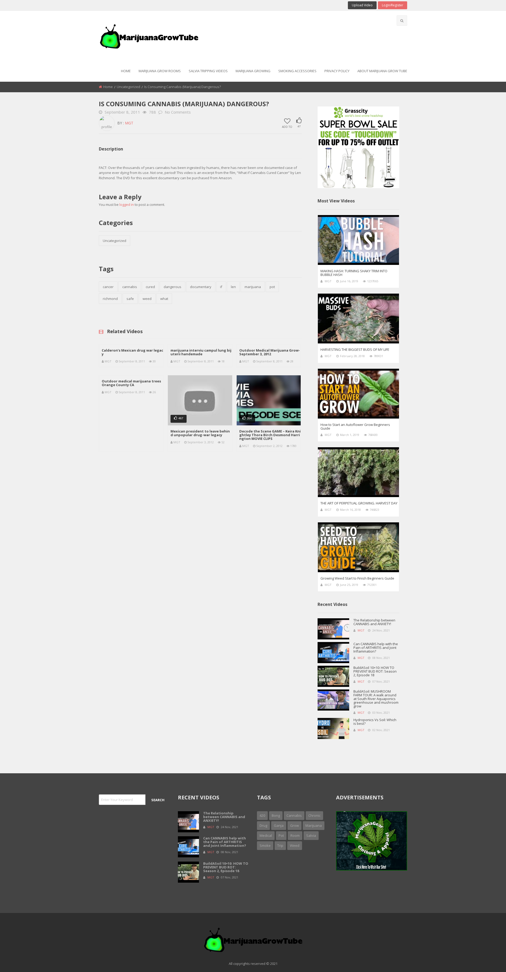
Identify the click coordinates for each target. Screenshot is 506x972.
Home (126, 71)
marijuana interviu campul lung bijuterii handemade (201, 352)
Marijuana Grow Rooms (160, 71)
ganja (279, 825)
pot (272, 286)
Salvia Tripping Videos (208, 71)
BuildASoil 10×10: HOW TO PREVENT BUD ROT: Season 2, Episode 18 (375, 671)
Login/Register (392, 5)
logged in (126, 204)
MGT (129, 122)
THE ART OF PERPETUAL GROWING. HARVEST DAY (358, 503)
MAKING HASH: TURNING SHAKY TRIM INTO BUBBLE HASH (353, 273)
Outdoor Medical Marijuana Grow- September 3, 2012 (269, 352)
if (221, 286)
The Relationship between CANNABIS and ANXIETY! (374, 622)
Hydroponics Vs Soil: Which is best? (374, 721)
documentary (200, 286)
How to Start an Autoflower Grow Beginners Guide (355, 426)
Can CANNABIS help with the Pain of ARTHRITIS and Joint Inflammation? (375, 647)
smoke (265, 845)
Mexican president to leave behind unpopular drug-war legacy (200, 433)
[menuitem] (126, 71)
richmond (110, 298)
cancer (108, 286)
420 (262, 815)
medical (266, 835)
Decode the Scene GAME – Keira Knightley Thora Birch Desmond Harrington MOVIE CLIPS (270, 435)
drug (263, 825)
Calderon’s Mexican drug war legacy (132, 352)
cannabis (129, 286)
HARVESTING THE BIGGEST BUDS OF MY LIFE (354, 349)
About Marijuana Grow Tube (382, 71)
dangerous (172, 286)
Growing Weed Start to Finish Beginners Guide (357, 578)
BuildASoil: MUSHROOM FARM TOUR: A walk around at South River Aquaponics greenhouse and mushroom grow (375, 698)
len (233, 286)
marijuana (253, 286)
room (295, 835)
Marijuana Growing (253, 71)
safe (130, 298)
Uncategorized (128, 86)
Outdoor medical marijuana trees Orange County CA (131, 383)
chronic (314, 815)
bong (276, 815)
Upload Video (362, 5)
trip (280, 845)
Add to (287, 126)
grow (294, 825)
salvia (311, 835)
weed (147, 298)
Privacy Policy (336, 71)
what (164, 298)
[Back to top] (488, 960)
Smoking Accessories (297, 71)
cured (150, 286)
